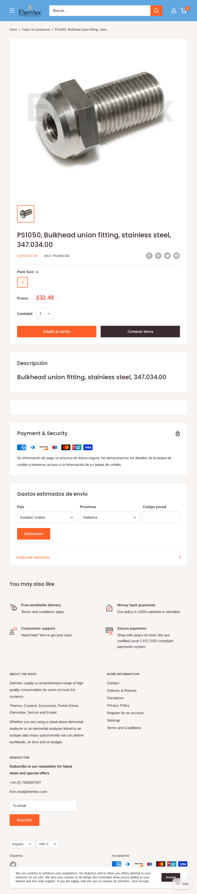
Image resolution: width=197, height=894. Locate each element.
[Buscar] (156, 10)
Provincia (88, 507)
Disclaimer (115, 698)
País (20, 507)
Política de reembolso (33, 557)
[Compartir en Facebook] (149, 255)
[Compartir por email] (176, 255)
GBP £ (44, 844)
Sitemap (113, 720)
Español (17, 844)
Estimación (33, 534)
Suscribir (24, 820)
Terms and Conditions (124, 728)
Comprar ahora (140, 331)
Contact (113, 683)
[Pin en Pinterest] (158, 255)
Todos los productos (36, 29)
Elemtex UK (27, 256)
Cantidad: (25, 314)
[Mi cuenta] (173, 10)
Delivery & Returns (122, 690)
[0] (183, 10)
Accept (171, 877)
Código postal (154, 507)
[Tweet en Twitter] (167, 255)
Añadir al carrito (56, 331)
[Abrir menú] (12, 11)
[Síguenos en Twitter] (13, 864)
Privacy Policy (118, 705)
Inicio (13, 29)
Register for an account (125, 713)
